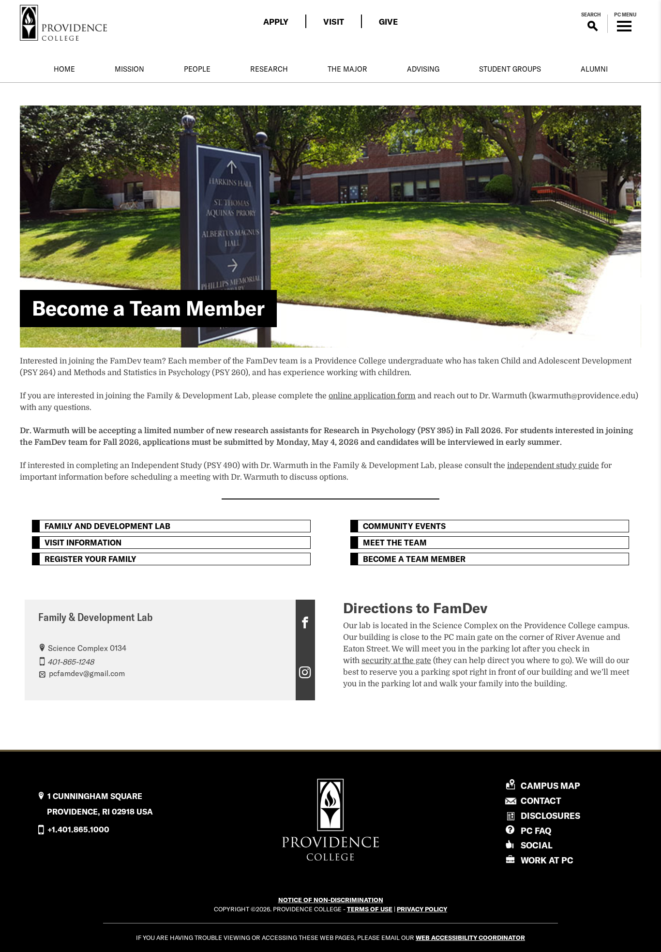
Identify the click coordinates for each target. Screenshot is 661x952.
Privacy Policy (422, 909)
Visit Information (83, 542)
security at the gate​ (396, 660)
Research (269, 69)
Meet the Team (395, 542)
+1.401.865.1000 (78, 829)
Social (537, 845)
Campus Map (550, 786)
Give (388, 21)
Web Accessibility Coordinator (470, 937)
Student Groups (510, 69)
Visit (333, 21)
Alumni (594, 69)
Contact (541, 801)
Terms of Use (369, 909)
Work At (547, 860)
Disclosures (550, 815)
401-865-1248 (70, 661)
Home (64, 69)
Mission (129, 69)
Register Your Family (90, 559)
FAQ (536, 830)
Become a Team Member (414, 559)
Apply (275, 21)
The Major (347, 69)
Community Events (404, 526)
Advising (423, 69)
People (197, 69)
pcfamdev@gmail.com (87, 673)
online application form (372, 396)
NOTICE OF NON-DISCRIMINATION (330, 900)
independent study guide (553, 465)
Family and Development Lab (107, 526)
